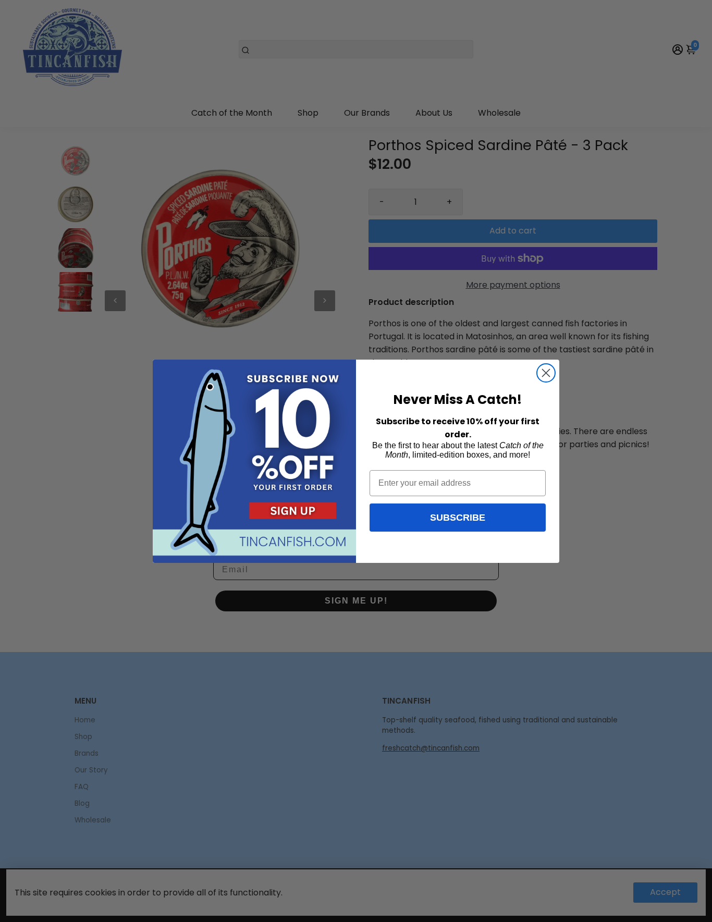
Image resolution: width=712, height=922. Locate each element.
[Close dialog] (546, 373)
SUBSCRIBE (457, 517)
